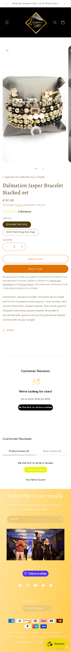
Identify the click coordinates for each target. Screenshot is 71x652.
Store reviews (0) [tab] (52, 451)
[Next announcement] (64, 3)
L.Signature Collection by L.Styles (33, 632)
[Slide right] (43, 168)
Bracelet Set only (16, 224)
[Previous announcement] (6, 3)
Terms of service (58, 637)
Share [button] (10, 330)
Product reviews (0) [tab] (19, 451)
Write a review (35, 469)
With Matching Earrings (20, 232)
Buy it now (35, 269)
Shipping (19, 205)
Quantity (7, 240)
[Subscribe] (60, 519)
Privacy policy (39, 637)
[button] (7, 22)
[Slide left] (28, 168)
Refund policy (22, 637)
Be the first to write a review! (35, 407)
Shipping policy (25, 642)
